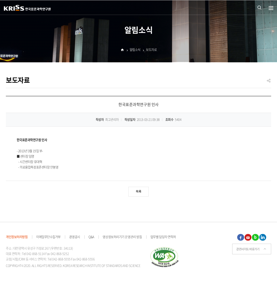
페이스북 (240, 237)
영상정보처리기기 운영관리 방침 (122, 236)
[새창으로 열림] (164, 256)
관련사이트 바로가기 (247, 249)
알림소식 (135, 49)
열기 (271, 8)
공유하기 (269, 82)
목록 (138, 191)
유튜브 (248, 237)
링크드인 (262, 237)
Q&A (91, 236)
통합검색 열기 (259, 7)
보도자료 (151, 49)
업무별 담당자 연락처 (163, 236)
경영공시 (74, 236)
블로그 (255, 237)
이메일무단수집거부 (48, 236)
